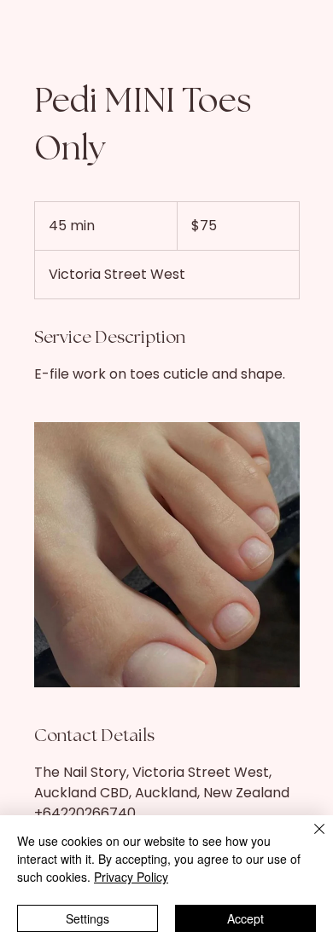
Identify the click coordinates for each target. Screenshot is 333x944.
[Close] (309, 839)
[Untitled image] (167, 554)
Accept (245, 918)
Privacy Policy (131, 876)
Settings (87, 918)
